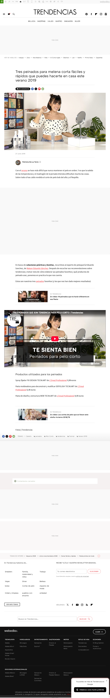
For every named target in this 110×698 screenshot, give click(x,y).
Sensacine (37, 643)
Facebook (91, 14)
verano (24, 170)
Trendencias (82, 643)
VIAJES (50, 21)
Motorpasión (68, 643)
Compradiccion (83, 650)
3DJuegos (23, 643)
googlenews (106, 14)
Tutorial (71, 436)
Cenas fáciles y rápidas (68, 556)
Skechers (66, 57)
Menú (4, 14)
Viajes (7, 581)
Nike (45, 57)
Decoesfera (82, 646)
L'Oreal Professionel (58, 380)
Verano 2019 (82, 436)
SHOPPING (41, 21)
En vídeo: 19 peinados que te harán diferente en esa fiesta (69, 298)
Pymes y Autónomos (97, 647)
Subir (97, 632)
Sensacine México (37, 674)
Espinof (37, 646)
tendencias (61, 436)
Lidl (73, 57)
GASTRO (58, 21)
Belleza (42, 581)
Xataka (7, 643)
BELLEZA (31, 21)
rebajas (21, 57)
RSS (87, 604)
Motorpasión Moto (68, 647)
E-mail (42, 89)
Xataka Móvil (9, 646)
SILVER (77, 21)
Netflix (80, 57)
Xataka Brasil (9, 676)
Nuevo (9, 14)
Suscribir (94, 571)
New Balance (37, 57)
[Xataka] (1, 1)
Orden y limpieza (11, 593)
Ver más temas (12, 604)
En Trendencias (55, 294)
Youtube (77, 604)
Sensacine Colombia (37, 679)
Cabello (28, 436)
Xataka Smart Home (9, 654)
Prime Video (89, 57)
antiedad (43, 593)
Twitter (36, 89)
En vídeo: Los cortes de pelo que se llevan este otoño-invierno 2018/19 (69, 415)
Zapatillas (99, 57)
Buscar (13, 14)
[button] (31, 162)
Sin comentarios (24, 89)
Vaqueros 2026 (31, 556)
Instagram (101, 14)
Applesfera (9, 650)
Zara (28, 57)
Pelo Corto (49, 436)
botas (7, 586)
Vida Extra (23, 646)
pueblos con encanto (27, 594)
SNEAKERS (68, 21)
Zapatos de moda (44, 587)
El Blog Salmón (98, 643)
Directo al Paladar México (54, 674)
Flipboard (96, 14)
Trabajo (43, 572)
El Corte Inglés (55, 57)
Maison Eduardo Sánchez (37, 268)
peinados (40, 281)
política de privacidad (82, 576)
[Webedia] (11, 630)
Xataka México (10, 673)
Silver (24, 581)
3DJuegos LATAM (23, 674)
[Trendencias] (55, 12)
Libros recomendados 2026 (48, 556)
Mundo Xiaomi (10, 659)
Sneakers (8, 572)
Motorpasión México (68, 674)
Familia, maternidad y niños (27, 574)
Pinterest (86, 14)
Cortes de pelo (28, 586)
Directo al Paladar (52, 644)
